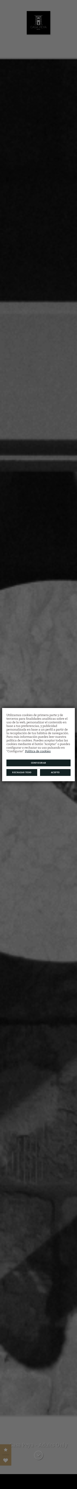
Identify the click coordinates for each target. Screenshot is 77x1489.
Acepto (55, 772)
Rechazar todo (21, 772)
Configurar (38, 763)
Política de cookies (38, 751)
